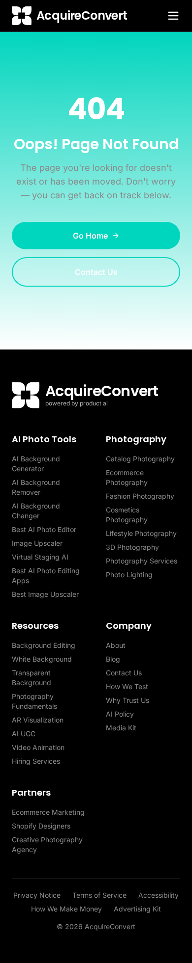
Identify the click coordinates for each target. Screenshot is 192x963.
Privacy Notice (37, 895)
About (116, 645)
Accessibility (158, 895)
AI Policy (120, 714)
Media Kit (121, 727)
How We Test (127, 686)
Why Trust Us (127, 700)
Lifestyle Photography (141, 533)
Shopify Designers (41, 826)
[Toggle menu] (173, 16)
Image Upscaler (37, 543)
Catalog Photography (140, 459)
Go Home (90, 236)
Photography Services (141, 561)
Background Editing (43, 645)
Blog (113, 659)
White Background (42, 659)
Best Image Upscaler (45, 594)
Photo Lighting (129, 574)
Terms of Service (99, 895)
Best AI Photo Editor (44, 529)
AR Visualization (38, 720)
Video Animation (38, 747)
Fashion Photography (140, 496)
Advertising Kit (137, 909)
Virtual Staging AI (40, 557)
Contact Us (96, 272)
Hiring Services (36, 761)
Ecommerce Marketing (48, 812)
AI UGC (23, 733)
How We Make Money (66, 909)
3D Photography (132, 547)
